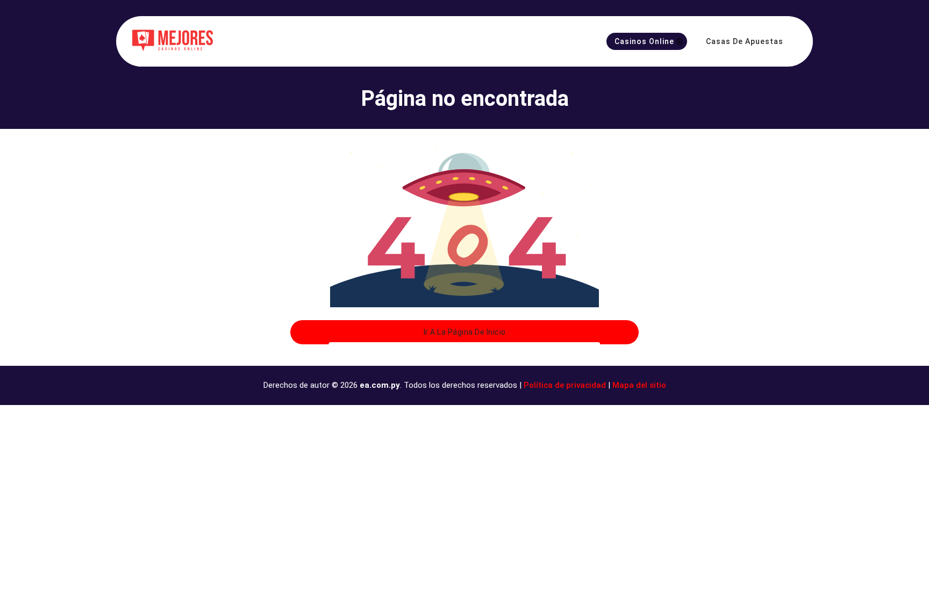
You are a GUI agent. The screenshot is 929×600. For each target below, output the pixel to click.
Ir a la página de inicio (465, 332)
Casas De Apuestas (744, 41)
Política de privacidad (565, 385)
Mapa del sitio (639, 385)
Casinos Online (644, 41)
